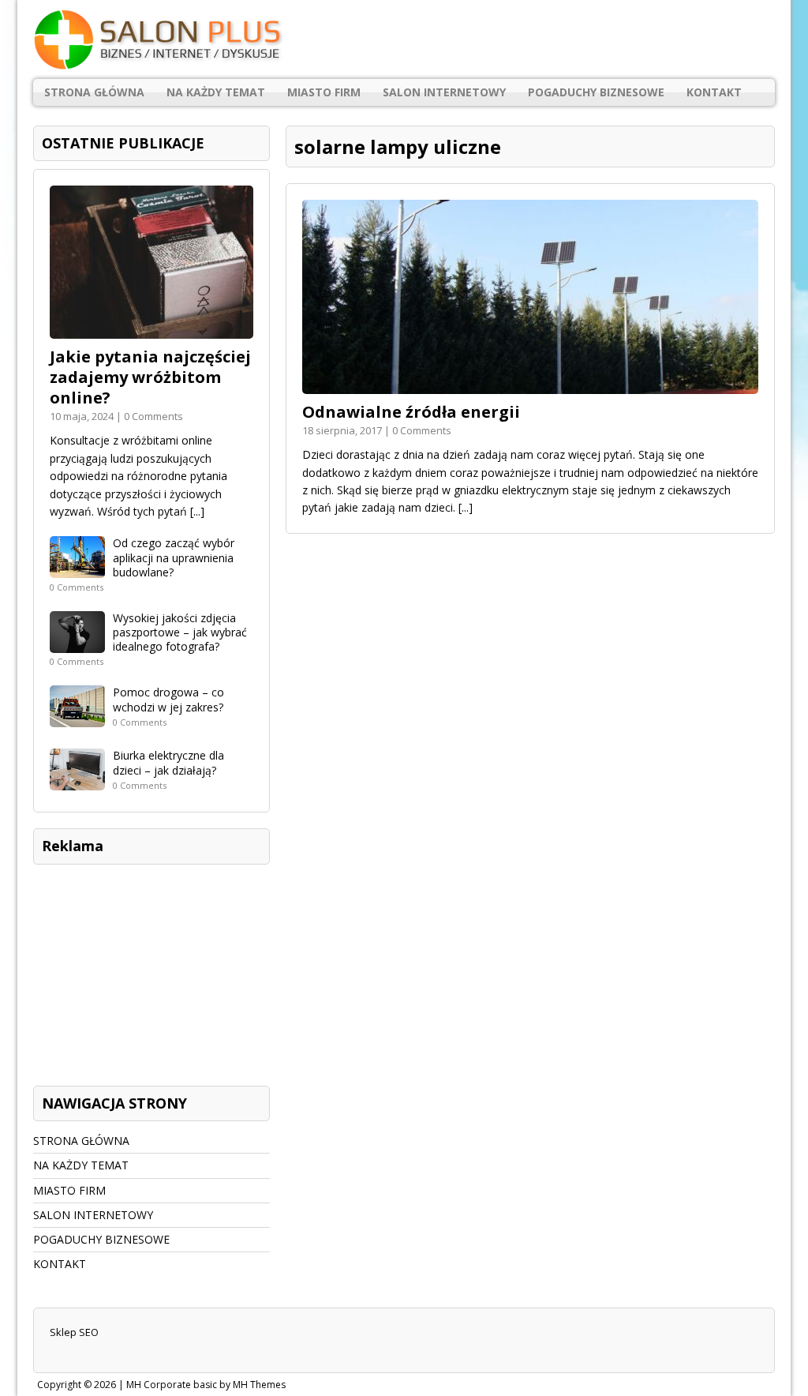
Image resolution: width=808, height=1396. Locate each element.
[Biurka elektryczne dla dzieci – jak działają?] (77, 781)
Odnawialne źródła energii (411, 411)
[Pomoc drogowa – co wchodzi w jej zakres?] (77, 718)
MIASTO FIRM (324, 91)
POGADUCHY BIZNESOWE (596, 91)
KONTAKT (714, 91)
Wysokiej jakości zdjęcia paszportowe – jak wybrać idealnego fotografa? (180, 632)
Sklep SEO (74, 1332)
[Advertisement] (151, 971)
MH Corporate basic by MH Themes (206, 1384)
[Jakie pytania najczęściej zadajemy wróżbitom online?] (151, 329)
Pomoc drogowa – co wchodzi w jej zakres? (168, 699)
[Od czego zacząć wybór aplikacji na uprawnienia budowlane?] (77, 568)
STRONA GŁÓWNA (94, 91)
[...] (465, 507)
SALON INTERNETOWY (444, 91)
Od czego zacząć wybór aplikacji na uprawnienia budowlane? (173, 557)
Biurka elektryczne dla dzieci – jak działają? (168, 762)
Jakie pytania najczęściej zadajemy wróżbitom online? (150, 377)
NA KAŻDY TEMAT (215, 91)
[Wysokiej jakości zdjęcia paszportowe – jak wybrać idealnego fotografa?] (77, 643)
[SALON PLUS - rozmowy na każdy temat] (404, 39)
